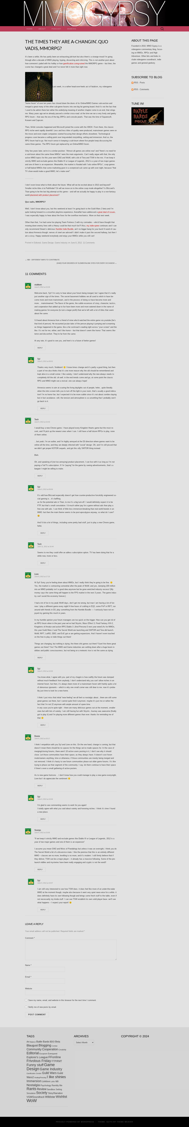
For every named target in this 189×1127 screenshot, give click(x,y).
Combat (54, 1046)
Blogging (45, 1045)
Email (28, 977)
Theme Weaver (125, 1122)
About (42, 29)
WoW (32, 1100)
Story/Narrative (55, 1093)
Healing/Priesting (40, 1077)
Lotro (53, 1081)
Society (41, 1093)
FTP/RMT (57, 1061)
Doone (37, 736)
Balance (33, 1042)
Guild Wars (49, 1073)
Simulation (31, 1093)
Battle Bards (42, 1041)
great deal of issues (106, 212)
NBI (57, 1081)
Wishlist (61, 1096)
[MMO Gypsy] (94, 13)
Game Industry (61, 243)
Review (41, 1089)
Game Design (48, 243)
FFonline (54, 1057)
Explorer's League (37, 1057)
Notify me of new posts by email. (42, 1007)
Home (30, 29)
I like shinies (56, 1077)
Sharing (71, 29)
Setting (59, 1089)
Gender (38, 1073)
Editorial (37, 243)
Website (28, 988)
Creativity (62, 1050)
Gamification (31, 1073)
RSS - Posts (139, 82)
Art (28, 1042)
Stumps (37, 830)
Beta (57, 1041)
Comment (30, 938)
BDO (52, 1041)
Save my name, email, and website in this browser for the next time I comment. (62, 1000)
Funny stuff (35, 1065)
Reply (40, 348)
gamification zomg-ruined (74, 63)
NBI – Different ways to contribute (42, 260)
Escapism (43, 1054)
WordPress (87, 1122)
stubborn (38, 285)
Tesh (36, 419)
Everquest (52, 1053)
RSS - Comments (141, 89)
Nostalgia (33, 1085)
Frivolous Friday (39, 1061)
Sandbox (51, 1089)
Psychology (45, 1085)
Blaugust (32, 1045)
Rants (31, 1089)
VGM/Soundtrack (35, 1097)
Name (28, 965)
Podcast (56, 29)
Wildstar (50, 1096)
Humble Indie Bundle (64, 229)
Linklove (46, 1081)
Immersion (34, 1081)
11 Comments (89, 243)
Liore (36, 574)
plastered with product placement (44, 195)
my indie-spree (93, 226)
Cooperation (50, 1049)
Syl (38, 359)
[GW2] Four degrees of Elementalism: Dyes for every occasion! (87, 263)
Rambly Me (57, 1085)
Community (34, 1049)
